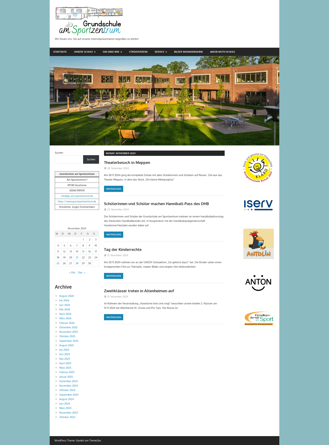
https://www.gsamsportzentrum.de (77, 201)
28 (77, 263)
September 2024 (68, 394)
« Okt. (72, 272)
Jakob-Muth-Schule (222, 51)
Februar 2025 (67, 372)
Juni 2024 (64, 403)
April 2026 (65, 313)
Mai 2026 (64, 309)
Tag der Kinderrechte (123, 249)
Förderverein (138, 51)
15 (83, 251)
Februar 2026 (67, 323)
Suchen (59, 152)
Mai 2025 (64, 358)
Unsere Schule (83, 51)
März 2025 (65, 367)
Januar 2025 (66, 376)
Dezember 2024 (68, 381)
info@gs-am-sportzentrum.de (77, 195)
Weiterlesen (113, 188)
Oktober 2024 (67, 390)
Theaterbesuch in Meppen (127, 162)
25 (58, 263)
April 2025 (65, 363)
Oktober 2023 (67, 417)
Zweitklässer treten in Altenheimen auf (139, 290)
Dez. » (81, 272)
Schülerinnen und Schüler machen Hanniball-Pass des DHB (156, 203)
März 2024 (65, 408)
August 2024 (66, 399)
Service (159, 51)
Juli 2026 (64, 300)
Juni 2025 (64, 354)
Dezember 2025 (68, 327)
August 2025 (66, 345)
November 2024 (68, 385)
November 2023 (68, 412)
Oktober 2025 (67, 336)
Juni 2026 (64, 305)
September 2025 (68, 340)
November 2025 (68, 331)
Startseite (60, 51)
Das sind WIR (111, 51)
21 (77, 257)
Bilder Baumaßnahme (188, 51)
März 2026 (65, 318)
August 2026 (66, 296)
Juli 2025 (64, 349)
